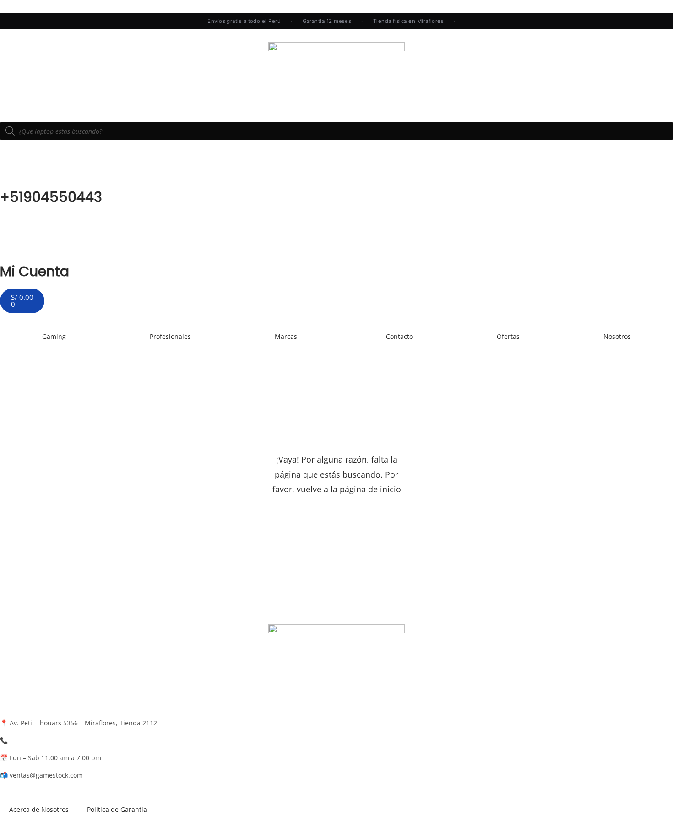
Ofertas (508, 336)
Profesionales (170, 336)
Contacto (399, 336)
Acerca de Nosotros (39, 809)
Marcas (286, 336)
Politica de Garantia (117, 809)
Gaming (54, 336)
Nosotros (617, 336)
